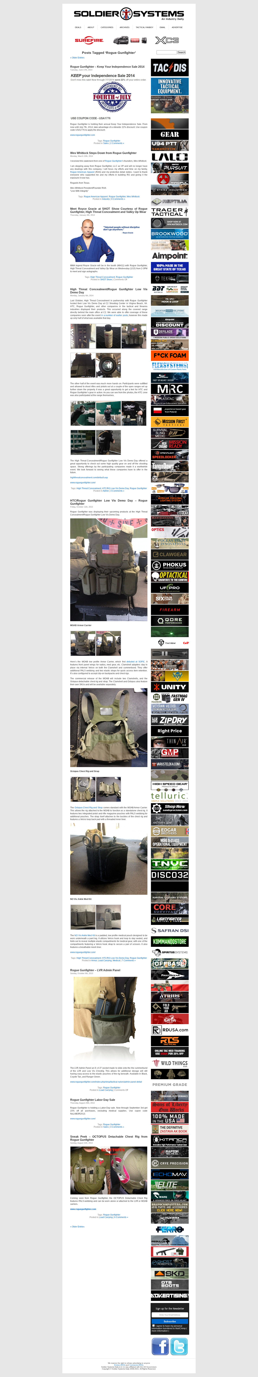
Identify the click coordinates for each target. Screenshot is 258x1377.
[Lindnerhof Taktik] (170, 858)
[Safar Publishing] (170, 1134)
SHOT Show (106, 279)
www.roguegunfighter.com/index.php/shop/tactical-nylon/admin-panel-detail (106, 1082)
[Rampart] (170, 847)
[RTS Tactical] (170, 1046)
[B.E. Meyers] (170, 636)
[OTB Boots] (170, 1289)
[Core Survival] (170, 913)
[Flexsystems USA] (170, 371)
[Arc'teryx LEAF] (170, 825)
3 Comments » (117, 491)
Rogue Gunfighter (111, 141)
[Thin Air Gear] (170, 747)
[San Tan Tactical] (170, 1024)
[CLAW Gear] (170, 559)
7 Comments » (129, 960)
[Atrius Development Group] (170, 1001)
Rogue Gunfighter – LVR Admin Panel (95, 970)
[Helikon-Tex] (170, 603)
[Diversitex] (170, 1090)
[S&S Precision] (170, 813)
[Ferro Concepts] (170, 1234)
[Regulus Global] (170, 1245)
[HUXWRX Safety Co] (170, 1223)
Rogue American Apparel (82, 172)
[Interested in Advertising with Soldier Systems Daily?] (170, 1300)
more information (160, 1331)
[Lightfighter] (170, 924)
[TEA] (170, 150)
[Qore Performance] (170, 625)
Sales (106, 143)
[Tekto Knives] (170, 283)
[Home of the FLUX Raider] (170, 990)
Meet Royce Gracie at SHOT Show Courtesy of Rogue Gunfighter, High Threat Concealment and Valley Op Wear (108, 210)
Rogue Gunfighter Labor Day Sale (92, 1099)
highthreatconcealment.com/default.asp (89, 477)
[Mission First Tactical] (170, 427)
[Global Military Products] (170, 758)
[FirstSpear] (170, 979)
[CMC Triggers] (170, 272)
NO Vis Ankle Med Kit (84, 935)
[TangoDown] (170, 471)
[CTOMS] (170, 1057)
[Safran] (170, 935)
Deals (78, 27)
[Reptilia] (169, 206)
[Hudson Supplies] (170, 703)
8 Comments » (118, 199)
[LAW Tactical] (170, 1012)
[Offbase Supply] (169, 968)
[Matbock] (170, 228)
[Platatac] (170, 404)
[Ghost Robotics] (170, 1267)
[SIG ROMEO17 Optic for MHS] (170, 349)
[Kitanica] (170, 1146)
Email (162, 27)
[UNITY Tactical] (170, 692)
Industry (106, 199)
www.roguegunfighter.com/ (82, 482)
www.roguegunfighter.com (82, 135)
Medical (116, 960)
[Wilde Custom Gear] (170, 139)
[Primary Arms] (170, 537)
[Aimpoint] (170, 327)
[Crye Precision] (170, 1168)
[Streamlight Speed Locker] (170, 460)
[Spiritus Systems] (170, 957)
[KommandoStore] (170, 946)
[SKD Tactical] (170, 1278)
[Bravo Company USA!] (170, 1212)
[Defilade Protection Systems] (170, 338)
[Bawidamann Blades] (170, 526)
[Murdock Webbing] (170, 780)
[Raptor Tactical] (170, 1157)
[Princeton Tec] (170, 504)
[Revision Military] (170, 250)
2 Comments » (117, 143)
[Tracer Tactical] (170, 217)
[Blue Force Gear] (170, 95)
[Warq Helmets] (170, 1201)
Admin (106, 491)
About (91, 27)
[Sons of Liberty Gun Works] (170, 1112)
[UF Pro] (170, 592)
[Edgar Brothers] (170, 836)
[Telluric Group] (170, 802)
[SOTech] (170, 438)
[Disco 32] (170, 880)
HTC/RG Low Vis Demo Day (115, 488)
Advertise (177, 27)
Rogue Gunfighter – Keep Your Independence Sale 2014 (107, 66)
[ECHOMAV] (170, 1179)
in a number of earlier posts (114, 315)
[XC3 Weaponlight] (129, 45)
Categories (107, 27)
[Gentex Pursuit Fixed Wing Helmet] (170, 172)
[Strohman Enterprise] (170, 261)
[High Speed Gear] (170, 791)
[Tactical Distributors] (170, 77)
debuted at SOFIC (136, 661)
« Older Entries (77, 57)
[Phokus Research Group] (170, 570)
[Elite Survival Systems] (170, 1190)
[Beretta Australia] (170, 294)
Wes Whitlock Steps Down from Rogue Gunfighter (103, 153)
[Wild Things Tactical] (170, 1068)
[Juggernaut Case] (170, 482)
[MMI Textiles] (170, 305)
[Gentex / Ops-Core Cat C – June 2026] (170, 382)
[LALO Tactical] (170, 161)
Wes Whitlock (133, 196)
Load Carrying (105, 960)
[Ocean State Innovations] (170, 548)
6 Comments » (121, 1217)
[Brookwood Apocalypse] (170, 239)
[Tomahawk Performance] (170, 1101)
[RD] (170, 1035)
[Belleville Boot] (170, 113)
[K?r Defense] (170, 360)
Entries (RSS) (119, 1365)
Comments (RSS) (136, 1365)
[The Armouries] (170, 670)
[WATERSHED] (170, 725)
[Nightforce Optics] (170, 659)
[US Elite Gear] (170, 714)
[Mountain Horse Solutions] (170, 316)
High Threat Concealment (102, 277)
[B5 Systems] (170, 614)
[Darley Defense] (170, 736)
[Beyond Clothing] (170, 902)
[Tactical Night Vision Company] (170, 869)
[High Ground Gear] (170, 449)
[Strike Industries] (170, 195)
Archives (124, 27)
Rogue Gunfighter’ (114, 161)
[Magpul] (170, 183)
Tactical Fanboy (144, 27)
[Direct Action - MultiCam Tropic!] (170, 416)
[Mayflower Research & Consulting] (170, 393)
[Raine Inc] (170, 681)
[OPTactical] (170, 581)
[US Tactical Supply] (170, 493)
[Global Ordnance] (170, 1256)
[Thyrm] (170, 648)
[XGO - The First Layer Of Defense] (170, 1123)
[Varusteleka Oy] (170, 769)
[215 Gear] (170, 515)
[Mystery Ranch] (170, 128)
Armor (94, 960)
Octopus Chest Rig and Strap (89, 807)
